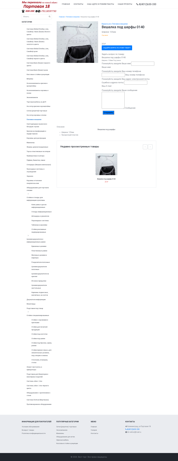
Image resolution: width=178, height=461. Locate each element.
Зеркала (30, 176)
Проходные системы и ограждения (35, 170)
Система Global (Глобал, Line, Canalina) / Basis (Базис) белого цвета (38, 31)
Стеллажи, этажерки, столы (39, 361)
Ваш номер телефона (135, 75)
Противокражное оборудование (39, 404)
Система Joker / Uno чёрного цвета (38, 387)
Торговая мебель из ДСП (36, 102)
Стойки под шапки (38, 338)
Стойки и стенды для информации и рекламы (36, 199)
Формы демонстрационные (37, 147)
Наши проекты (125, 4)
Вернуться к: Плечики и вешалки (115, 24)
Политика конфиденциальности (34, 433)
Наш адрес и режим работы (100, 4)
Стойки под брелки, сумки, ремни (41, 344)
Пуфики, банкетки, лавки (36, 160)
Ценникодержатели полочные (39, 268)
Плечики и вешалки (34, 119)
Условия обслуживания (30, 427)
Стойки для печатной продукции (39, 328)
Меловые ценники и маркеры (39, 256)
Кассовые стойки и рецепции (38, 74)
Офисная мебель (62, 440)
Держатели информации (36, 299)
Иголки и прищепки (38, 281)
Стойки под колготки (39, 334)
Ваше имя (106, 67)
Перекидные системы (40, 220)
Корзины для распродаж (36, 138)
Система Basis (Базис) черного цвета (38, 64)
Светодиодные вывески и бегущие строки (37, 125)
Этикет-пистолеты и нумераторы (34, 368)
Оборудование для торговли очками (38, 189)
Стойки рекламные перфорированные (38, 230)
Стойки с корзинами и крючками (39, 321)
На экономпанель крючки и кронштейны (37, 84)
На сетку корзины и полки (36, 115)
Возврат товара (28, 430)
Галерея (94, 430)
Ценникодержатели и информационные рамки (36, 240)
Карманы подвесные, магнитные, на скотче (39, 293)
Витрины (30, 79)
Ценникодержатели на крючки (40, 275)
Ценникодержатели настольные (39, 286)
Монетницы (31, 304)
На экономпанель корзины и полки (37, 91)
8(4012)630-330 (147, 4)
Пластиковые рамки (39, 251)
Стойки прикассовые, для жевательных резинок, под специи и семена (41, 352)
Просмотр (107, 159)
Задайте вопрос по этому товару (117, 48)
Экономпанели (32, 97)
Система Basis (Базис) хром (37, 70)
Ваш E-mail (106, 86)
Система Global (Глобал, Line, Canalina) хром (38, 50)
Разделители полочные (40, 262)
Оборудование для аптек (65, 437)
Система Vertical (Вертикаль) (38, 400)
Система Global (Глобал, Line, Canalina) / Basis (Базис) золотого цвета (38, 41)
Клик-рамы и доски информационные (38, 206)
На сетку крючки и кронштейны (38, 106)
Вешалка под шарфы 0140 (106, 179)
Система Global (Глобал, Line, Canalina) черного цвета (38, 57)
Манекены (31, 142)
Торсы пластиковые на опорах (38, 151)
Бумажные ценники (38, 246)
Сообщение (130, 108)
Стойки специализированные (38, 315)
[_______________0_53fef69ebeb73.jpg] (77, 42)
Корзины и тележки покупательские (34, 182)
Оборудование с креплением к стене (38, 394)
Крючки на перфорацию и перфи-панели (36, 132)
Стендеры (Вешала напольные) (39, 165)
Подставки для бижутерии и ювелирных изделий (37, 375)
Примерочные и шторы (35, 156)
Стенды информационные (41, 212)
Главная (66, 4)
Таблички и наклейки (39, 225)
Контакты (78, 4)
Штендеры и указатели (40, 216)
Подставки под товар (35, 308)
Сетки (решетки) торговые (37, 111)
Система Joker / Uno (34, 381)
